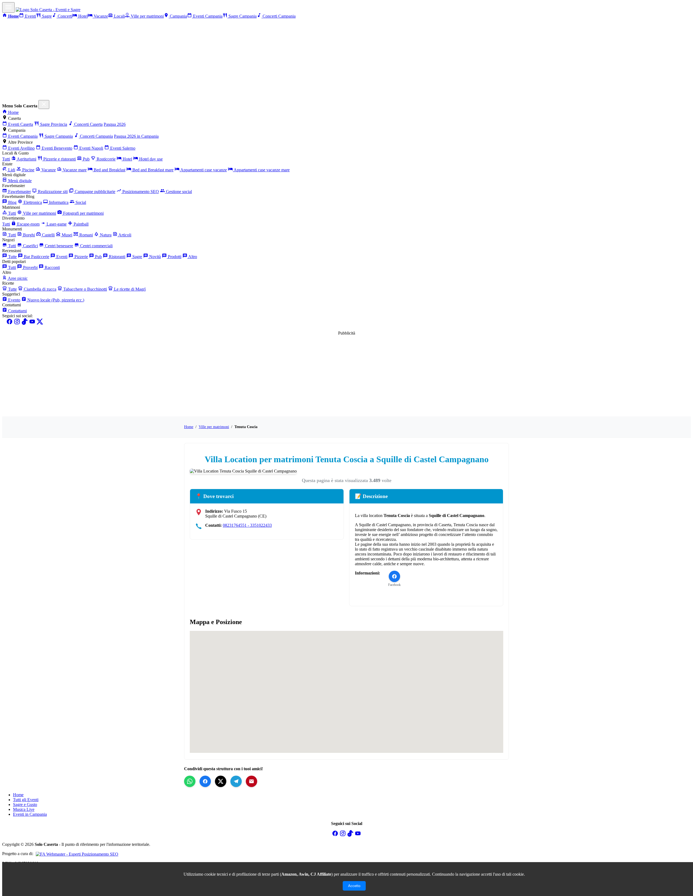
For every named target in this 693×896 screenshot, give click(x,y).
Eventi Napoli (90, 148)
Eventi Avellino (21, 148)
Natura (105, 235)
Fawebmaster (19, 191)
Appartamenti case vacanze (203, 170)
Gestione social (178, 191)
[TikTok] (24, 323)
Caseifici (30, 245)
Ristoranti (116, 256)
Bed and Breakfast (109, 170)
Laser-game (56, 224)
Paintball (81, 224)
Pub (86, 159)
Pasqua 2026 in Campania (136, 136)
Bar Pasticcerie (36, 256)
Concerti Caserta (88, 124)
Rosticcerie (106, 159)
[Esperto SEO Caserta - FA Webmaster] (76, 853)
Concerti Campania (278, 16)
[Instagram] (17, 323)
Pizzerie (80, 256)
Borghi (28, 235)
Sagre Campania (242, 16)
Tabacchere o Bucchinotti (84, 289)
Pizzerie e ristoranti (59, 159)
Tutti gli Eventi (25, 799)
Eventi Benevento (56, 148)
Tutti (6, 159)
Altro (192, 256)
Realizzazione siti (52, 191)
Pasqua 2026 (115, 124)
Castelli (48, 235)
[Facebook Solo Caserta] (335, 835)
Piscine (27, 170)
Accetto (354, 886)
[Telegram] (236, 781)
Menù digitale (19, 180)
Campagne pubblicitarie (94, 191)
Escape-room (28, 224)
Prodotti (174, 256)
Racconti (52, 267)
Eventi (30, 16)
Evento (13, 300)
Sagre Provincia (53, 124)
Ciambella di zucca (39, 289)
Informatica (58, 202)
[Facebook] (9, 323)
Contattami (17, 311)
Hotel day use (150, 159)
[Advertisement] (346, 59)
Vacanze (100, 16)
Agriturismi (26, 159)
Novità (154, 256)
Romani (85, 235)
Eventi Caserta (20, 124)
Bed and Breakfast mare (152, 170)
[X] (40, 323)
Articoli (124, 235)
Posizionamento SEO (140, 191)
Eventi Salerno (122, 148)
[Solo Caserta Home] (48, 9)
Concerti (64, 16)
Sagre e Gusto (25, 804)
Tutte (12, 256)
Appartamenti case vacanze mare (261, 170)
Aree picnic (17, 278)
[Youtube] (32, 323)
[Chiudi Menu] (43, 104)
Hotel (82, 16)
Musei (66, 235)
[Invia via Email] (251, 781)
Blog (12, 202)
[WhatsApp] (189, 781)
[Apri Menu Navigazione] (8, 7)
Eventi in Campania (30, 814)
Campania (178, 16)
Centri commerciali (96, 245)
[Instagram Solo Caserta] (342, 835)
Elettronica (32, 202)
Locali (119, 16)
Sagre (46, 16)
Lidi (11, 170)
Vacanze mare (74, 170)
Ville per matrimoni (147, 16)
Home (13, 112)
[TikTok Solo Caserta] (350, 835)
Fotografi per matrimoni (83, 213)
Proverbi (30, 267)
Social (80, 202)
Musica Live (23, 809)
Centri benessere (58, 245)
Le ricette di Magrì (129, 289)
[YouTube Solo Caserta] (358, 835)
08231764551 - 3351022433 (247, 525)
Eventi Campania (207, 16)
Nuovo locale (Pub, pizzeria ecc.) (55, 300)
